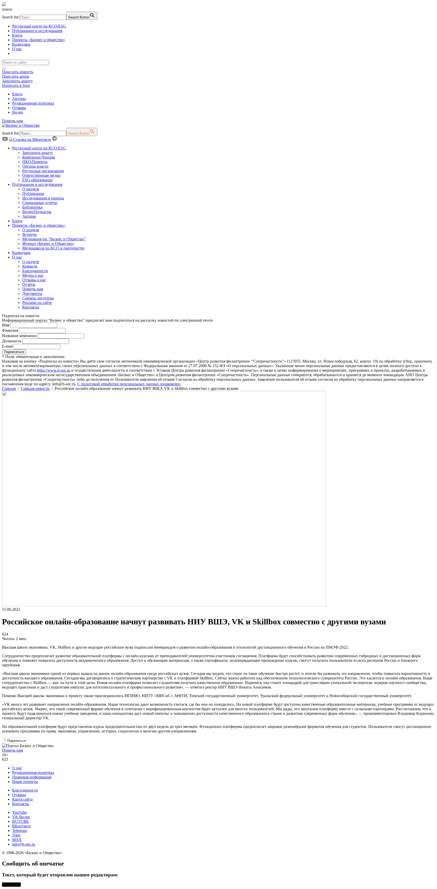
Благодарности (35, 271)
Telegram (19, 830)
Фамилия (10, 330)
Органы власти (35, 166)
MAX (17, 839)
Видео (17, 112)
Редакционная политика (33, 103)
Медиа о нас (32, 275)
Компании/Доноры (38, 157)
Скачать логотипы (38, 298)
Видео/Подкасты (36, 212)
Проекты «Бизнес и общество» (38, 40)
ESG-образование (37, 180)
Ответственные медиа (41, 175)
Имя (5, 325)
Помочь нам (12, 121)
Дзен (16, 835)
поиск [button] (7, 9)
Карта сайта (22, 799)
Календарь (21, 44)
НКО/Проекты (35, 162)
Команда (29, 266)
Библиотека (32, 207)
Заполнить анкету (17, 81)
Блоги (17, 35)
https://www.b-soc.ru (53, 370)
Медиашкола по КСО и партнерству (53, 248)
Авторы (19, 98)
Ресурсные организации (43, 171)
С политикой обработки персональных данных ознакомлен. (129, 384)
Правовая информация (31, 777)
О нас (17, 49)
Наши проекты (25, 781)
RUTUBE (20, 821)
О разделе (30, 189)
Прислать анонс (16, 76)
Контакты (30, 307)
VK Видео (21, 817)
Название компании (19, 336)
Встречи (29, 234)
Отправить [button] (11, 884)
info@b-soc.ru (23, 844)
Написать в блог (16, 85)
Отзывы (19, 108)
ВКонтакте (21, 826)
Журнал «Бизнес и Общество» (48, 243)
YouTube (19, 812)
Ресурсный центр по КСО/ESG (39, 26)
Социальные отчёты (39, 202)
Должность (11, 341)
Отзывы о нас (34, 280)
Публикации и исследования (37, 31)
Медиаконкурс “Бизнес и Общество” (54, 239)
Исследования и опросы (43, 198)
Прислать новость (17, 72)
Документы (32, 293)
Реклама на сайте (37, 302)
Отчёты (28, 284)
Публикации (33, 193)
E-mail (7, 346)
